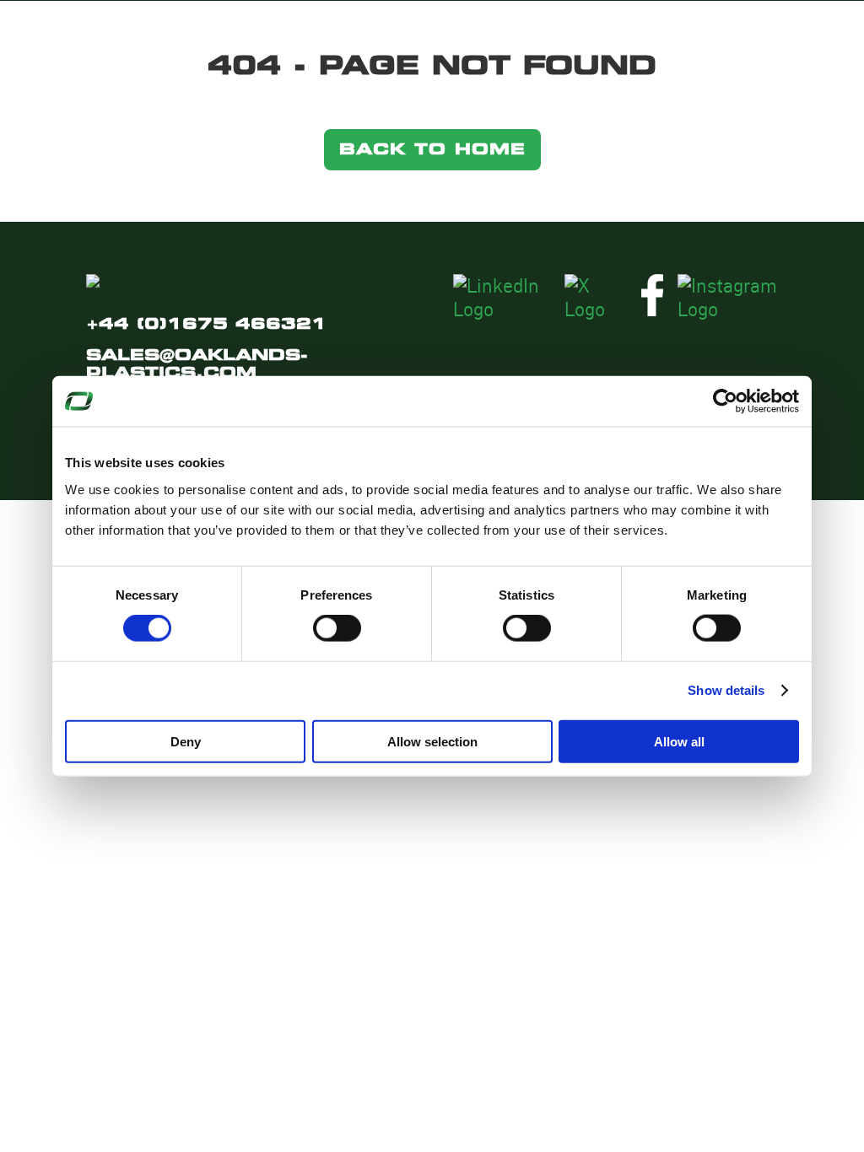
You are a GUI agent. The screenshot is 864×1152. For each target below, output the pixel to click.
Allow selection (432, 741)
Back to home (432, 149)
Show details (726, 690)
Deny (185, 741)
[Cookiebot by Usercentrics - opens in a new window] (725, 401)
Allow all (679, 741)
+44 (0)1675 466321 (206, 323)
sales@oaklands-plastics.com (197, 363)
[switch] (337, 628)
